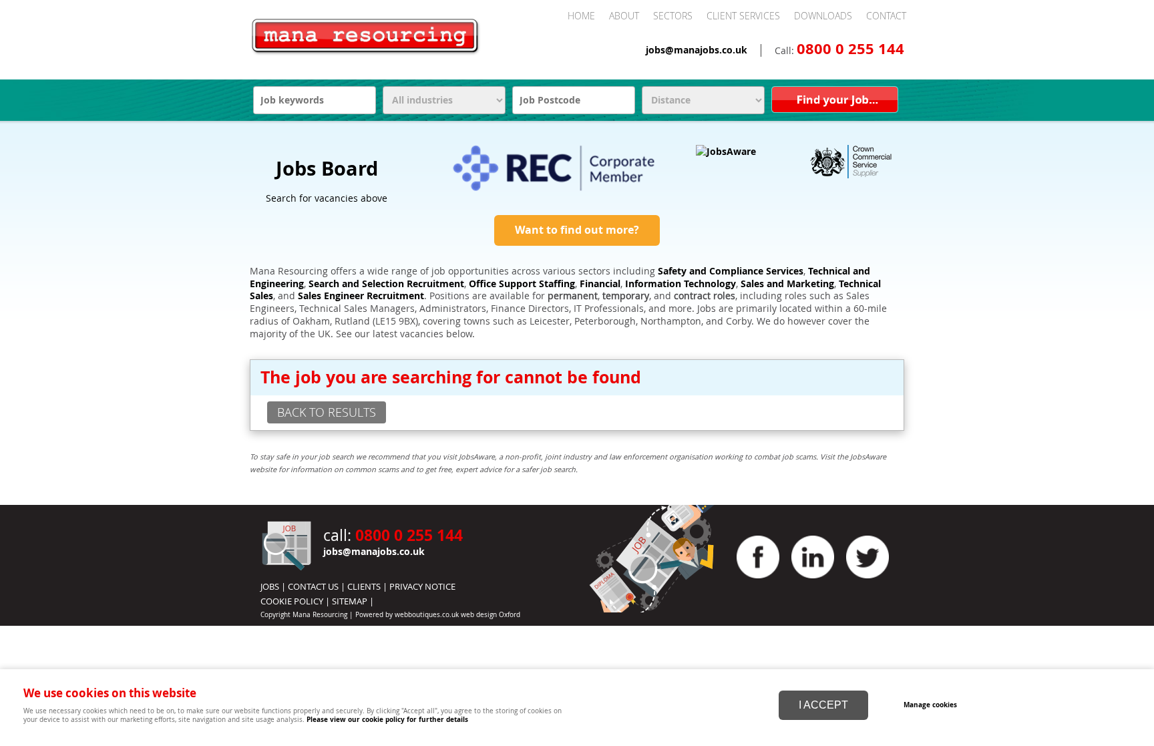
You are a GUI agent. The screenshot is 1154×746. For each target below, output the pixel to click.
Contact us (313, 586)
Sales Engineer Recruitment (361, 296)
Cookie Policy (291, 601)
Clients (364, 586)
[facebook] (758, 581)
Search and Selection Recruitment (386, 284)
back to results (326, 412)
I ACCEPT (823, 705)
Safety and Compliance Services (730, 271)
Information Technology (680, 284)
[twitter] (867, 581)
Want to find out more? (577, 229)
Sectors (673, 15)
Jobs (269, 586)
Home (581, 15)
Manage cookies (930, 704)
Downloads (823, 15)
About (624, 15)
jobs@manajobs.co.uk (696, 50)
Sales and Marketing (787, 284)
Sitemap (349, 601)
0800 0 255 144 (850, 49)
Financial (600, 284)
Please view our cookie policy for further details (387, 719)
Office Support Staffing (522, 284)
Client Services (743, 15)
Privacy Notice (422, 586)
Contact (886, 15)
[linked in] (813, 581)
